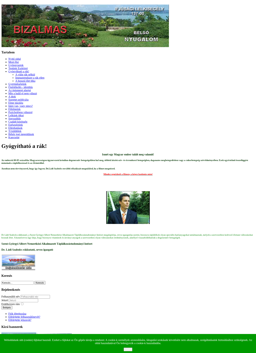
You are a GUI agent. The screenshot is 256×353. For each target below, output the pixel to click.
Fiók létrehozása (17, 313)
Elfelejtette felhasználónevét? (24, 316)
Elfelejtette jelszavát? (19, 319)
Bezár (128, 349)
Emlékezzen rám (10, 304)
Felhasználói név (10, 296)
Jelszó (5, 300)
